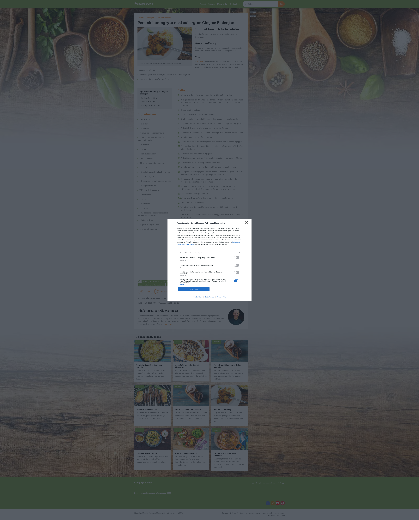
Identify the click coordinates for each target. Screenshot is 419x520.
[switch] (236, 257)
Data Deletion (197, 297)
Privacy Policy (222, 297)
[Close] (247, 223)
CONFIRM (194, 289)
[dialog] (209, 260)
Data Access (209, 297)
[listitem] (209, 253)
